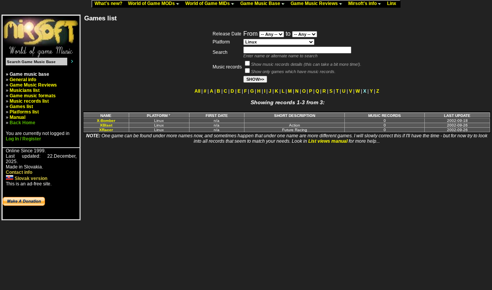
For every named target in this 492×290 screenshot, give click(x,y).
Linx (393, 3)
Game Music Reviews (315, 3)
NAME (105, 115)
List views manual (327, 141)
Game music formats (33, 95)
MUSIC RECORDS (384, 115)
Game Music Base (260, 3)
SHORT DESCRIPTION (294, 115)
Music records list (29, 101)
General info (23, 79)
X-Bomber (106, 120)
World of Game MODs (152, 3)
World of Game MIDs (208, 3)
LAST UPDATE (457, 115)
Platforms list (24, 112)
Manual (17, 117)
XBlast (106, 125)
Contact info (19, 172)
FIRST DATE (217, 115)
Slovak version (30, 178)
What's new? (110, 3)
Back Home (22, 122)
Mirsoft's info (363, 3)
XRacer (106, 130)
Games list (21, 106)
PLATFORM (157, 115)
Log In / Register (23, 139)
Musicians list (25, 90)
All (197, 91)
